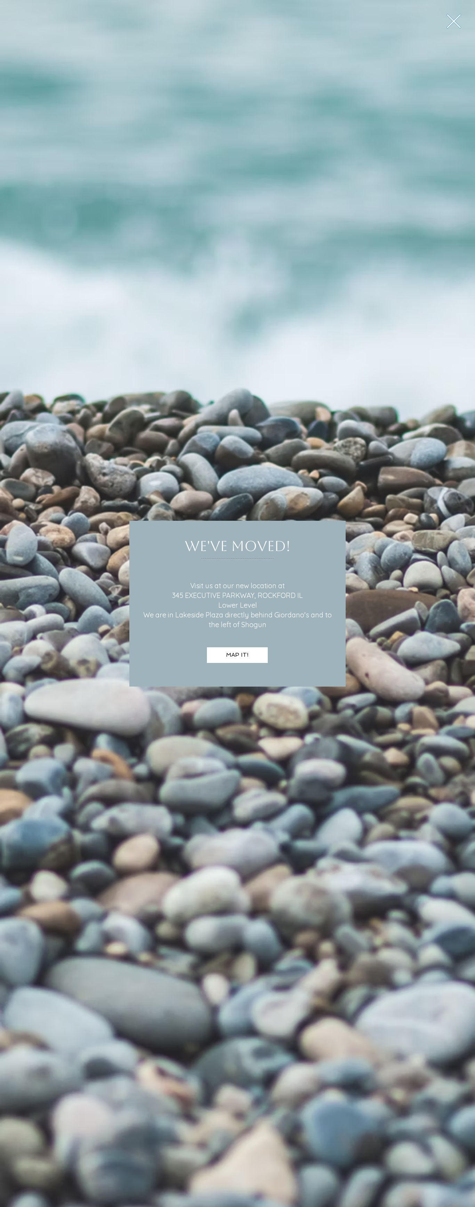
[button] (453, 21)
